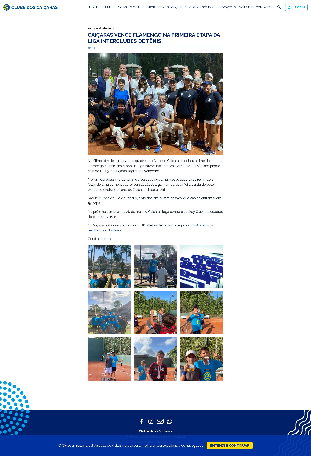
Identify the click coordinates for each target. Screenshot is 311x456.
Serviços (174, 7)
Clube (106, 7)
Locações (228, 7)
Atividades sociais (199, 7)
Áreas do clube (130, 7)
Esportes (153, 7)
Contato (263, 7)
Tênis (91, 48)
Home (93, 7)
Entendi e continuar (229, 445)
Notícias (245, 7)
